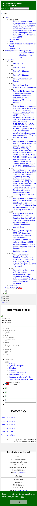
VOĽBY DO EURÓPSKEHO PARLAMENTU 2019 (24, 121)
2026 (11, 268)
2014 (11, 69)
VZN (21, 63)
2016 (11, 77)
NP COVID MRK (28, 174)
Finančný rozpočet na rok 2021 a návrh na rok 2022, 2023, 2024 (24, 172)
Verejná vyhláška (29, 205)
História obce (14, 39)
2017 (11, 83)
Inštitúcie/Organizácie (22, 50)
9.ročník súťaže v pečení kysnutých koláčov (22, 22)
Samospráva (9, 50)
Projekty (16, 117)
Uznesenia (17, 87)
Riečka (5, 14)
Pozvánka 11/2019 (7, 432)
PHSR (11, 41)
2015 (11, 73)
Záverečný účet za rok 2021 (23, 209)
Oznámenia (17, 93)
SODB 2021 (25, 148)
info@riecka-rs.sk (21, 490)
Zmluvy (22, 67)
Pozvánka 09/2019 (8, 428)
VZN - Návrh (18, 131)
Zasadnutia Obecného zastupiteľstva (21, 191)
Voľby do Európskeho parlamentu (22, 238)
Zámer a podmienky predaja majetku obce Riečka (24, 246)
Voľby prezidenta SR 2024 (23, 242)
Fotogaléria (13, 20)
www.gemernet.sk (20, 473)
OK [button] (18, 502)
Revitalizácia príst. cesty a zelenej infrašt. (22, 180)
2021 (11, 168)
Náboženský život (25, 55)
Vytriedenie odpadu (27, 133)
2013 (11, 65)
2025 (11, 253)
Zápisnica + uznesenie (20, 282)
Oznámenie (17, 113)
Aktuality (8, 288)
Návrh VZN (23, 213)
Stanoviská (25, 98)
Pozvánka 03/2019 (8, 418)
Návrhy (22, 91)
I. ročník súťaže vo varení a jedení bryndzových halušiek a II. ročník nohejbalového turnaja (24, 30)
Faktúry (16, 63)
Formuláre (13, 285)
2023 (11, 212)
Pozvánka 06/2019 (8, 425)
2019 (11, 104)
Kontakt (15, 288)
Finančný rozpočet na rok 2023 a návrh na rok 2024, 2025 (24, 200)
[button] (4, 302)
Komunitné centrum (26, 53)
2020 (11, 140)
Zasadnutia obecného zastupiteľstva (21, 226)
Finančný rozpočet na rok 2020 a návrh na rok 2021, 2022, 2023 (24, 143)
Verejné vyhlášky (23, 261)
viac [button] (22, 497)
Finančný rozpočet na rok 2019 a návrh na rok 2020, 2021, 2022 (24, 108)
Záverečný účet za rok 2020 (23, 194)
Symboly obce (14, 48)
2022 (11, 197)
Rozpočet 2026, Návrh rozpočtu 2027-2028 (23, 258)
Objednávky (23, 79)
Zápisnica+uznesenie (21, 251)
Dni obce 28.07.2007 (27, 26)
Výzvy (27, 87)
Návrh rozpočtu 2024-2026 (23, 214)
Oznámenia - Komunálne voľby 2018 (22, 94)
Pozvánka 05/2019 (8, 421)
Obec (7, 17)
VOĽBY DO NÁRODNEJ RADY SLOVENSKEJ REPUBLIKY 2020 (24, 126)
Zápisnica (16, 102)
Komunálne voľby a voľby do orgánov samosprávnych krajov (23, 272)
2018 (11, 89)
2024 (11, 229)
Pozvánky (17, 98)
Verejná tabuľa (10, 59)
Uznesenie (26, 119)
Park (20, 57)
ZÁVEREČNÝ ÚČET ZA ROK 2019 (24, 165)
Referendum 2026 (20, 279)
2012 (11, 62)
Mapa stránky (5, 8)
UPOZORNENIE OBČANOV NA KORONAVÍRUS (24, 151)
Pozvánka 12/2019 (8, 435)
